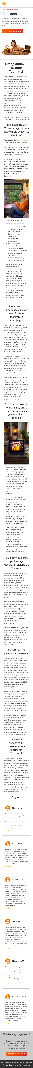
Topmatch (24, 140)
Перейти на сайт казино (12, 31)
